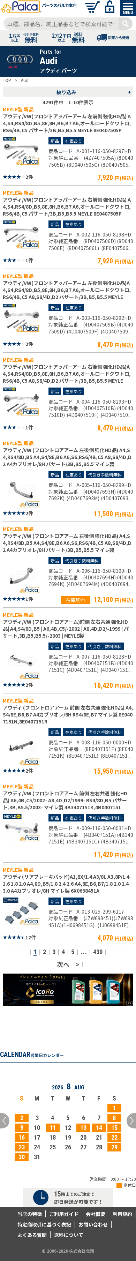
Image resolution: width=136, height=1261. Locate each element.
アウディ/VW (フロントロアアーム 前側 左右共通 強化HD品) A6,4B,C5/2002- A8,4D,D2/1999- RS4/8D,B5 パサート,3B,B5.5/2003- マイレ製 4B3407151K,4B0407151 (65, 800)
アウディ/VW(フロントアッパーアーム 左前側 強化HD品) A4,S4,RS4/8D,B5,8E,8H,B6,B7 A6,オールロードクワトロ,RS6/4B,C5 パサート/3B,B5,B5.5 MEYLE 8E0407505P (67, 123)
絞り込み (93, 92)
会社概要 (95, 1213)
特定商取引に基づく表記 (44, 1224)
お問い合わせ (93, 1224)
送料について (68, 1234)
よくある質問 (32, 1234)
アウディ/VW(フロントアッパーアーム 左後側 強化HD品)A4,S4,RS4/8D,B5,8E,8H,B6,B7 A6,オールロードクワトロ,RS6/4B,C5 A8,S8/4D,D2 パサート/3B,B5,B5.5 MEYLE (67, 289)
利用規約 (122, 1213)
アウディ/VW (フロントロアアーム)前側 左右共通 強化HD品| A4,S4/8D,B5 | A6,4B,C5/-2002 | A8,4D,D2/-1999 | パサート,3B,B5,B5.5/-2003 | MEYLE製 (66, 628)
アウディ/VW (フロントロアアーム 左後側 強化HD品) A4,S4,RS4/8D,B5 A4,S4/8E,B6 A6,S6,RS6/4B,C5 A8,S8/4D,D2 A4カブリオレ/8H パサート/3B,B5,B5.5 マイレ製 (67, 456)
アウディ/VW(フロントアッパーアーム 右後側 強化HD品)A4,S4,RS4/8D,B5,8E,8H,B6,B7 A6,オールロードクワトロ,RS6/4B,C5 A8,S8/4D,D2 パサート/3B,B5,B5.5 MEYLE (67, 373)
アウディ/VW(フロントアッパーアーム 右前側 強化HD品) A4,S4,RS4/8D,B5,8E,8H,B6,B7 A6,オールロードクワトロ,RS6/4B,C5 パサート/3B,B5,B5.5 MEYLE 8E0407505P (67, 206)
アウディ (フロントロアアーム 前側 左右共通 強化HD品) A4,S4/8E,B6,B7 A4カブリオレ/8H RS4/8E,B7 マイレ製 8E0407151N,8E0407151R (68, 714)
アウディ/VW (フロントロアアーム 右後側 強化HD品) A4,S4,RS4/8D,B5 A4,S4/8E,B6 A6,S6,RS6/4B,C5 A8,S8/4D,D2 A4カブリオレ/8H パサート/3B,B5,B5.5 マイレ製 (67, 542)
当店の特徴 (29, 1213)
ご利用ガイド (63, 1213)
